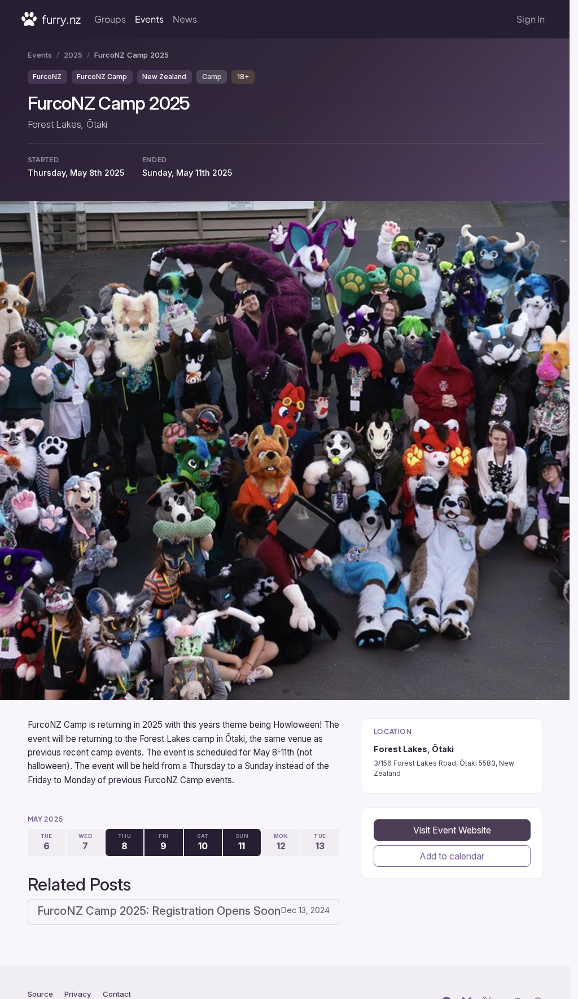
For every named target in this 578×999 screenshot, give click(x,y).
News (185, 19)
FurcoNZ (47, 76)
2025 (73, 54)
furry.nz (60, 19)
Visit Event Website (452, 830)
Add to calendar (451, 856)
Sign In (530, 19)
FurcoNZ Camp (102, 76)
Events (149, 19)
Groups (110, 19)
